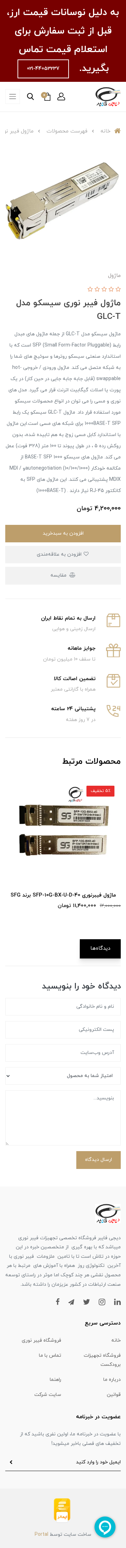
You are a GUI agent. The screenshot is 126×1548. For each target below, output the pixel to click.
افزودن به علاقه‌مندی (60, 554)
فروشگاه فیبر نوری (41, 1340)
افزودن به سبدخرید (63, 533)
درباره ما (112, 1379)
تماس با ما (50, 1355)
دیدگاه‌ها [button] (100, 948)
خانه (116, 1340)
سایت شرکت (47, 1394)
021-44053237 (43, 68)
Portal (41, 1534)
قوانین (114, 1394)
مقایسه (59, 575)
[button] (61, 96)
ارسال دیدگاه (98, 1159)
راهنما (55, 1379)
